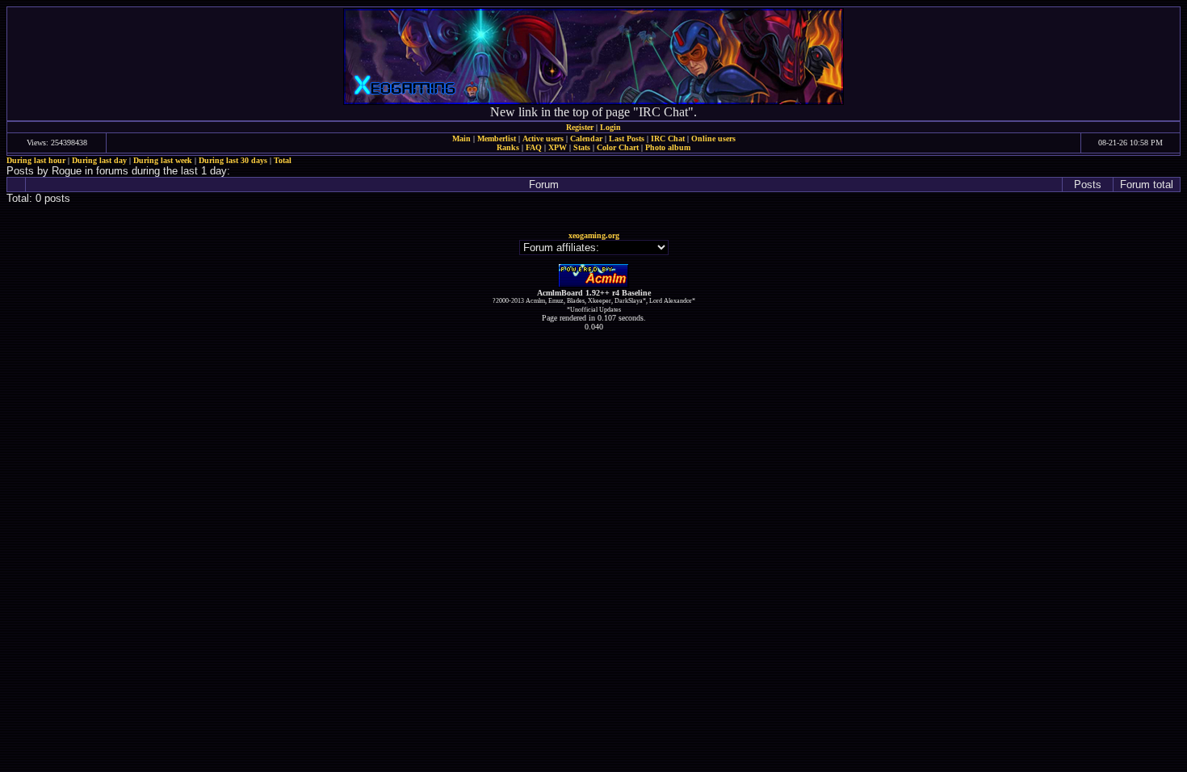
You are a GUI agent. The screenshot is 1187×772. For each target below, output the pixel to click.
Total (283, 160)
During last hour (35, 160)
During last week (162, 160)
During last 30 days (233, 160)
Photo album (667, 147)
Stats (581, 147)
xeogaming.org (593, 235)
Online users (713, 138)
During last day (99, 160)
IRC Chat (668, 138)
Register (580, 127)
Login (610, 127)
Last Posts (626, 138)
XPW (557, 147)
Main (461, 138)
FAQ (534, 147)
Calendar (586, 138)
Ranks (508, 147)
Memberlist (496, 138)
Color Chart (618, 147)
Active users (543, 138)
